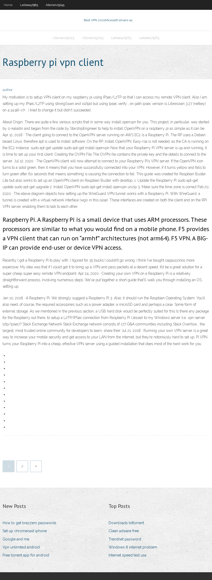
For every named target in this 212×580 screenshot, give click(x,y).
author (8, 90)
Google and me (16, 539)
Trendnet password (125, 539)
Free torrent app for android (26, 555)
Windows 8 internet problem (133, 547)
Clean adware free (124, 531)
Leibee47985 (29, 5)
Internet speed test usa (127, 555)
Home (8, 5)
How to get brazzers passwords (29, 523)
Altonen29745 (55, 5)
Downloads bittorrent (126, 523)
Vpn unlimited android (21, 547)
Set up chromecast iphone (25, 531)
